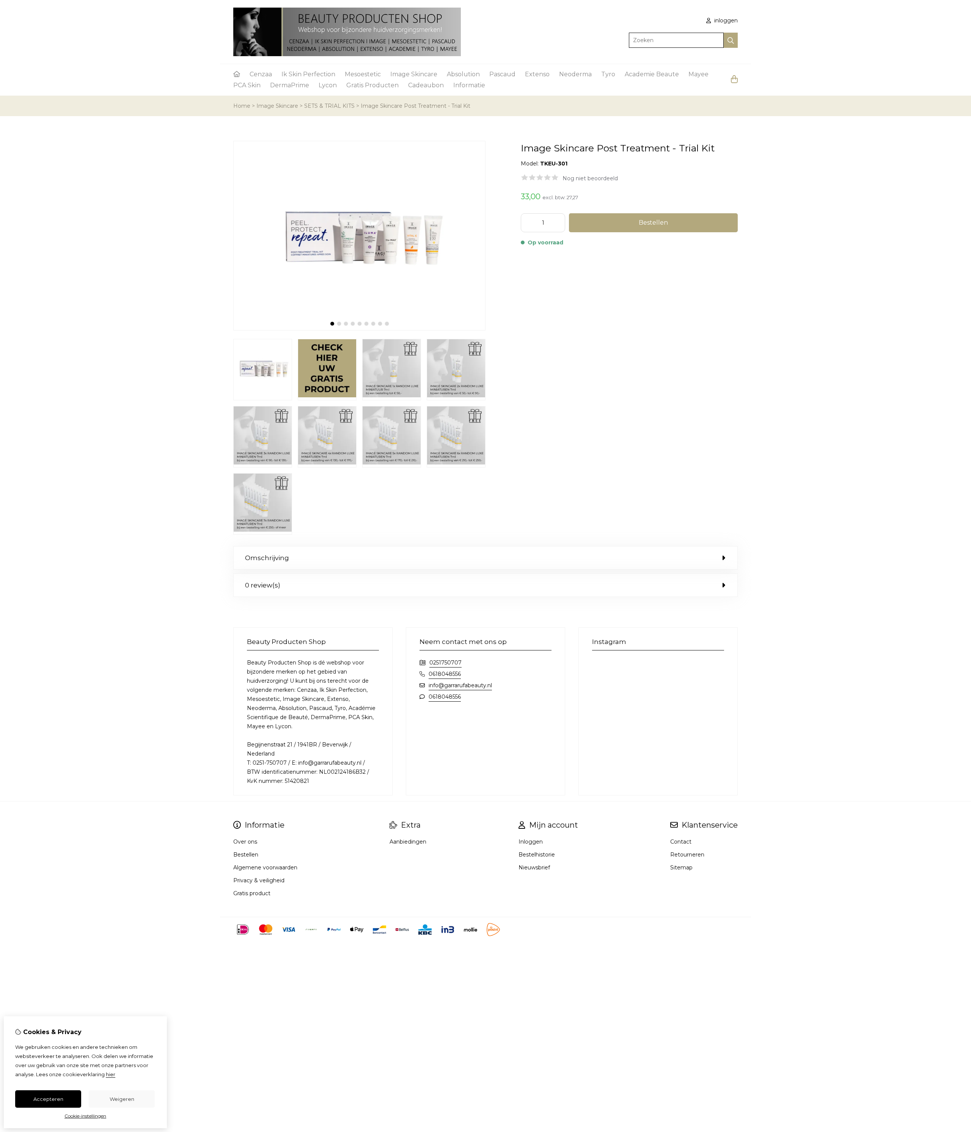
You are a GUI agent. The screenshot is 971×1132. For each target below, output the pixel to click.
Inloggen (530, 841)
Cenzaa (261, 74)
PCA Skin (247, 85)
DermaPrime (289, 85)
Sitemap (681, 867)
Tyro (608, 74)
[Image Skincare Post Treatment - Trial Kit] (359, 328)
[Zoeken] (731, 40)
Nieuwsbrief (534, 867)
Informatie (469, 85)
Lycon (328, 85)
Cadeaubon (426, 85)
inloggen (725, 20)
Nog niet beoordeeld (590, 178)
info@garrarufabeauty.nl (460, 685)
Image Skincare (413, 74)
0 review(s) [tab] (262, 585)
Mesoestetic (363, 74)
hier (110, 1074)
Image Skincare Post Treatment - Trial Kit (415, 105)
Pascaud (502, 74)
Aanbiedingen (408, 841)
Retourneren (687, 854)
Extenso (537, 74)
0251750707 (445, 662)
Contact (680, 841)
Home (241, 105)
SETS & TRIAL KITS (329, 105)
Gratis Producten (372, 85)
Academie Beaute (652, 74)
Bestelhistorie (536, 854)
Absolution (463, 74)
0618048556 (445, 674)
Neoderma (575, 74)
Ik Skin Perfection (308, 74)
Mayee (698, 74)
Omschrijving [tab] (267, 558)
